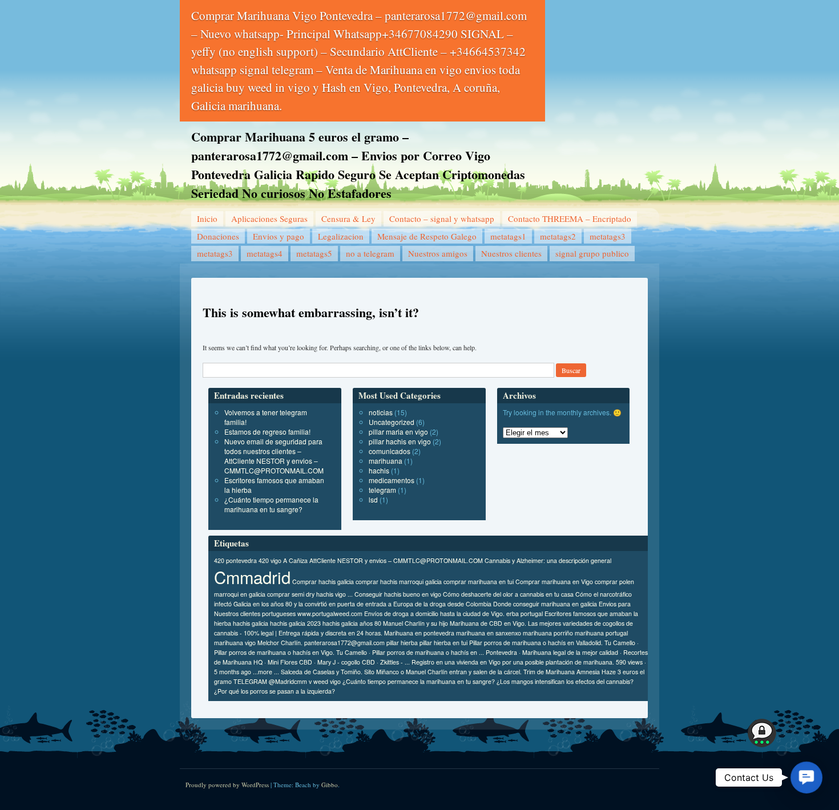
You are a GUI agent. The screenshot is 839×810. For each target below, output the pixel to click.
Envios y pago (278, 236)
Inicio (207, 218)
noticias (381, 412)
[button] (806, 777)
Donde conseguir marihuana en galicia (545, 604)
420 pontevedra (235, 560)
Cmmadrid (252, 577)
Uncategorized (391, 422)
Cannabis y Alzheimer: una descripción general (548, 560)
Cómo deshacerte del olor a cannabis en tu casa (508, 594)
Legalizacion (341, 236)
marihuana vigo (235, 642)
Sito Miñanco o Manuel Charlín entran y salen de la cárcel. (443, 671)
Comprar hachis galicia (323, 581)
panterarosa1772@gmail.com (344, 642)
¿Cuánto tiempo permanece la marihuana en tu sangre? (271, 504)
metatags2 (558, 236)
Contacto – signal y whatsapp (441, 218)
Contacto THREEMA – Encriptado (569, 218)
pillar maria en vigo (398, 431)
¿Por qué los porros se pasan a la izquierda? (274, 691)
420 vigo (270, 560)
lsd (373, 499)
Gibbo (329, 784)
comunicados (389, 451)
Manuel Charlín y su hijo (415, 623)
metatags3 (608, 236)
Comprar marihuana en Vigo (554, 581)
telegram (382, 490)
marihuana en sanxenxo (488, 633)
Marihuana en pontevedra (419, 633)
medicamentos (391, 480)
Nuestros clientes (511, 253)
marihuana (385, 460)
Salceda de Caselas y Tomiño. (321, 671)
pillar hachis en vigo (400, 441)
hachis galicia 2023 (295, 623)
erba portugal (524, 613)
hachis (379, 470)
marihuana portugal (601, 633)
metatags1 (508, 236)
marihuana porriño (548, 633)
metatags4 (265, 253)
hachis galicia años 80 (351, 623)
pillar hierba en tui (443, 642)
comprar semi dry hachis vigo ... (310, 594)
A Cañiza (295, 560)
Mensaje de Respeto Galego (427, 236)
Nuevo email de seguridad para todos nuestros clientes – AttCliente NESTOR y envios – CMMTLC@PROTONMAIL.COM (274, 455)
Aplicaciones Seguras (269, 218)
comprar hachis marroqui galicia (399, 581)
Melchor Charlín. (279, 642)
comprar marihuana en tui (478, 581)
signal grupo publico (592, 253)
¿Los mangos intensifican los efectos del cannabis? (565, 681)
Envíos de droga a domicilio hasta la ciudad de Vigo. (434, 613)
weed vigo (327, 681)
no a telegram (370, 253)
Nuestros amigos (437, 253)
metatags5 (314, 253)
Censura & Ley (348, 218)
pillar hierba (402, 642)
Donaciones (218, 236)
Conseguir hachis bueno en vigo (397, 594)
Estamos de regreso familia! (267, 431)
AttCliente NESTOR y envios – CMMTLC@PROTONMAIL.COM (396, 560)
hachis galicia (250, 623)
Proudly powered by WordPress (227, 784)
